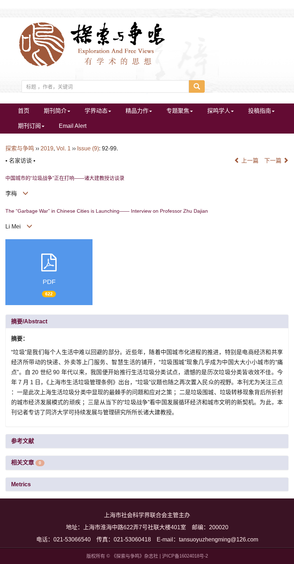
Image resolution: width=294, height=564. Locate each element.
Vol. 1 (63, 148)
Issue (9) (88, 148)
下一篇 (273, 161)
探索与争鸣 (19, 148)
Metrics (21, 484)
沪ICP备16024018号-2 (185, 556)
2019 (47, 148)
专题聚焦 (177, 111)
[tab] (147, 321)
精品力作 (136, 111)
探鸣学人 (218, 111)
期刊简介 (55, 111)
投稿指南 (259, 111)
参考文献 (22, 441)
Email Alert (72, 126)
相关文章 (26, 462)
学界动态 (96, 111)
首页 (23, 111)
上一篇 (249, 161)
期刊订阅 (29, 126)
